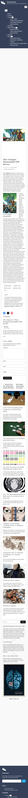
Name (4, 360)
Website (5, 371)
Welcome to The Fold (9, 306)
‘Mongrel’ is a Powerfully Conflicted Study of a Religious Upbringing (13, 525)
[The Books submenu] (11, 795)
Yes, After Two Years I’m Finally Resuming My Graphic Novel (13, 468)
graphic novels (17, 285)
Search (23, 621)
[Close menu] (6, 10)
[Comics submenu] (13, 17)
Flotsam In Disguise (9, 606)
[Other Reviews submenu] (16, 27)
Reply (4, 336)
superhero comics (17, 288)
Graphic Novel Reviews (9, 169)
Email (4, 366)
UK (15, 698)
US (17, 698)
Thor (5, 290)
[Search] (24, 781)
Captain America (7, 285)
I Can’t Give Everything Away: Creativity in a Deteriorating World (13, 409)
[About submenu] (12, 36)
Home (9, 13)
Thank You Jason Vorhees (11, 580)
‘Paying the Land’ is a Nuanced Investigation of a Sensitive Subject (13, 554)
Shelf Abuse (11, 2)
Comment (5, 347)
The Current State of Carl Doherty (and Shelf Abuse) (14, 439)
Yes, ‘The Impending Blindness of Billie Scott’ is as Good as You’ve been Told (14, 496)
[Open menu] (25, 7)
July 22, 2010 (7, 328)
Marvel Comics (7, 288)
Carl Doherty (14, 167)
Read (10, 698)
